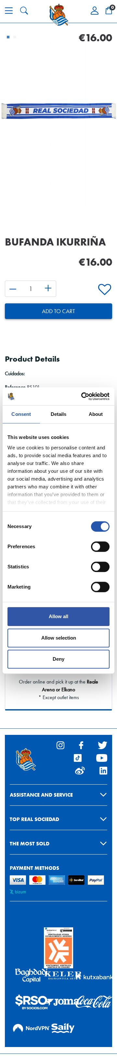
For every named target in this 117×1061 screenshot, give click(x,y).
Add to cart (58, 311)
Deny (58, 659)
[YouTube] (101, 757)
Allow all (58, 616)
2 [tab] (14, 37)
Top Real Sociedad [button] (34, 819)
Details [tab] (59, 414)
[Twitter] (102, 744)
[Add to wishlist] (104, 290)
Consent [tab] (21, 414)
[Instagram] (60, 744)
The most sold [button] (29, 843)
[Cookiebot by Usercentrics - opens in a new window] (83, 396)
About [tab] (96, 414)
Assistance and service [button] (41, 794)
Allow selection (58, 638)
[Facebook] (81, 744)
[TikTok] (78, 757)
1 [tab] (8, 37)
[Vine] (80, 769)
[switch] (100, 546)
